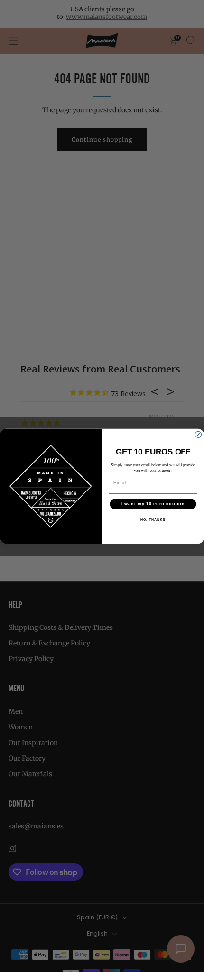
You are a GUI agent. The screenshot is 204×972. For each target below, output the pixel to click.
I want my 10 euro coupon (153, 503)
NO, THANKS (152, 519)
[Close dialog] (198, 434)
